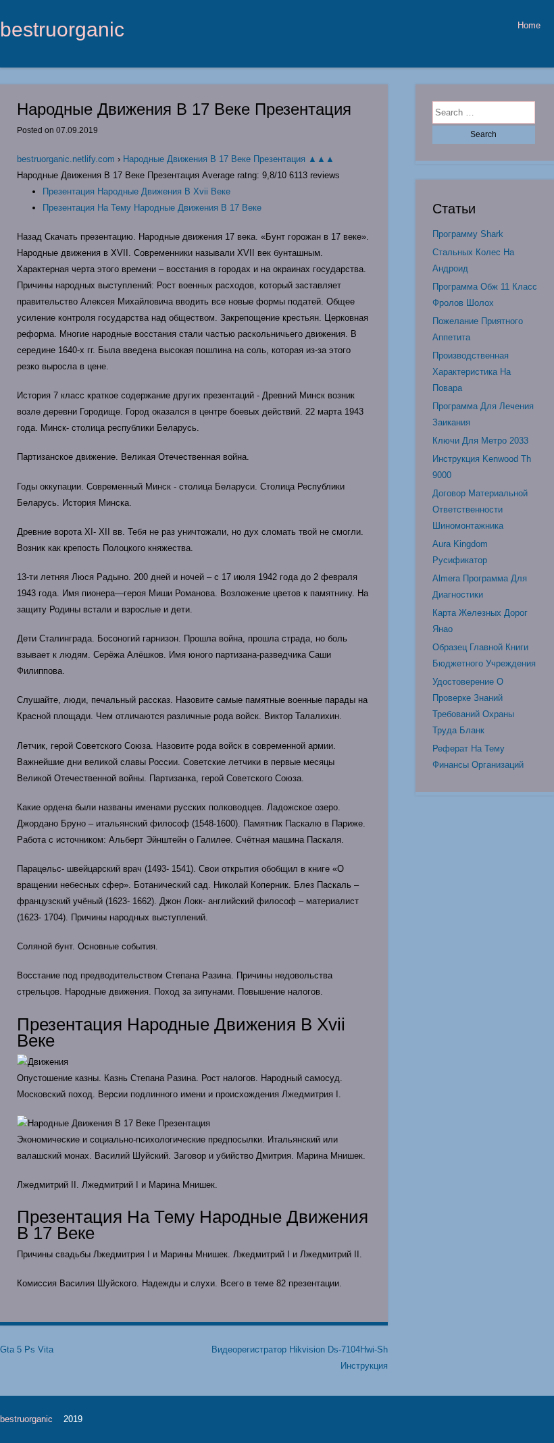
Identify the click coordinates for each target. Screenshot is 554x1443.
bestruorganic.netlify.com (66, 159)
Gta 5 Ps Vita (26, 1349)
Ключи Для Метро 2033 (480, 441)
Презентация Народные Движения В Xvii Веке (136, 191)
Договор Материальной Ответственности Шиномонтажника (480, 509)
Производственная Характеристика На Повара (471, 371)
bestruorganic (62, 29)
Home (529, 25)
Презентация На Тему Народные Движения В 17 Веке (152, 208)
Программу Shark (467, 234)
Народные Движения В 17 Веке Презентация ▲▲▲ (228, 159)
